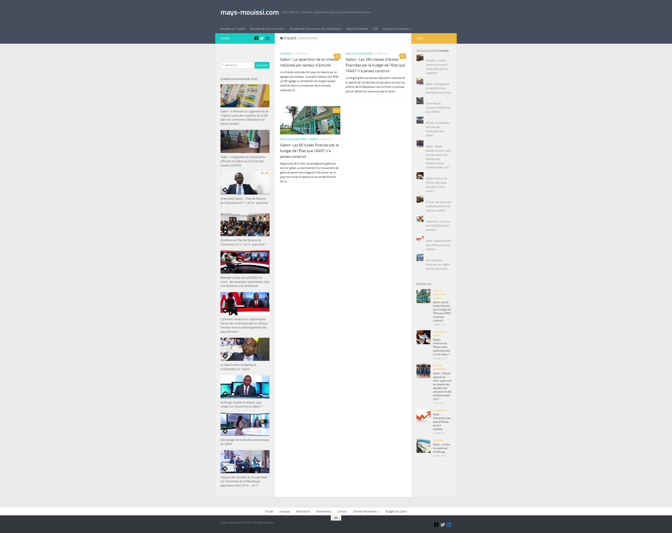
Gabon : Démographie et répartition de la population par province (438, 88)
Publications (303, 511)
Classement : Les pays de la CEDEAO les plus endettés (438, 225)
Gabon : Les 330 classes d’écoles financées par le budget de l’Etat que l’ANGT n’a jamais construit (375, 65)
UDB (375, 28)
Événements (323, 511)
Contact (342, 511)
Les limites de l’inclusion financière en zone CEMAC (438, 107)
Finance (313, 139)
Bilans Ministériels (357, 28)
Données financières (365, 511)
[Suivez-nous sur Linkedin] (267, 38)
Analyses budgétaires (359, 53)
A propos (285, 511)
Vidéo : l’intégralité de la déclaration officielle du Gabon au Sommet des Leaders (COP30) (242, 161)
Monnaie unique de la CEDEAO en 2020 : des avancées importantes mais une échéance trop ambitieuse (244, 282)
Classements (440, 332)
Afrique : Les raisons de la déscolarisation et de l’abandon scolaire (438, 206)
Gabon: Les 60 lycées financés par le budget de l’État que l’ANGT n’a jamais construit (309, 151)
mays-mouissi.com (249, 12)
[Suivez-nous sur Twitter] (262, 38)
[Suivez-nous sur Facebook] (256, 38)
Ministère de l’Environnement (267, 28)
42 (338, 110)
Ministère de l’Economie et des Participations (316, 28)
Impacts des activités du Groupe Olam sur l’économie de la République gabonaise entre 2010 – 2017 (244, 481)
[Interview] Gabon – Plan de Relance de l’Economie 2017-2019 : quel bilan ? (244, 203)
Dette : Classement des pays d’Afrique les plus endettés (438, 245)
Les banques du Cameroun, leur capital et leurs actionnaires (438, 264)
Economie (286, 53)
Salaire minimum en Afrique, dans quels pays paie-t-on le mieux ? (442, 347)
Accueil (269, 511)
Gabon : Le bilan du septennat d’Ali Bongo (441, 448)
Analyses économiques (396, 28)
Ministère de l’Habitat (232, 28)
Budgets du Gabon (396, 511)
